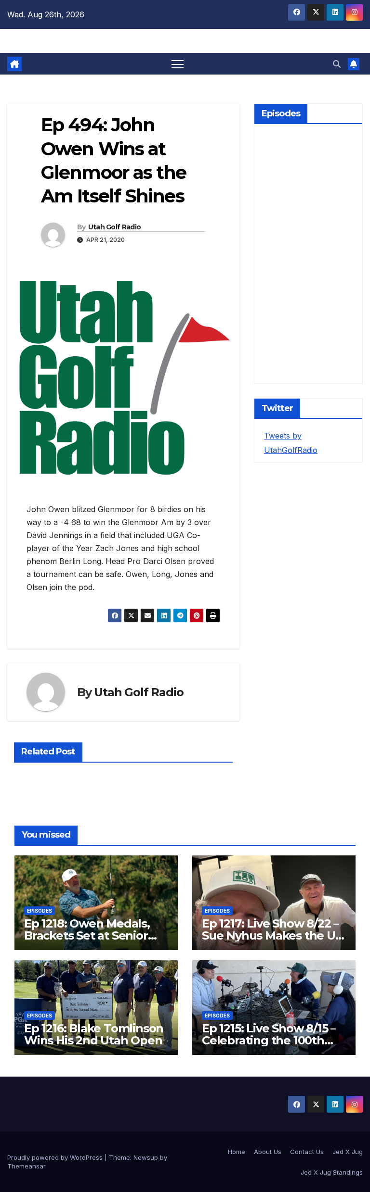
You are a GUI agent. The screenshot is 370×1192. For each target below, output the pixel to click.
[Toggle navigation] (177, 63)
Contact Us (307, 1151)
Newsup (145, 1157)
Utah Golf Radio (114, 227)
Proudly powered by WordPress (56, 1157)
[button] (337, 64)
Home (236, 1151)
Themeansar (26, 1166)
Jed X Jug (347, 1151)
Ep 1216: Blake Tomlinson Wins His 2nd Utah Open (93, 1034)
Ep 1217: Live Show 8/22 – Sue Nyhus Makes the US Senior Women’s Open (272, 935)
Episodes (39, 911)
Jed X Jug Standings (332, 1172)
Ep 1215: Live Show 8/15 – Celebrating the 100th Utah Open (269, 1040)
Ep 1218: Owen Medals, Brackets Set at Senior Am (87, 935)
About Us (267, 1151)
